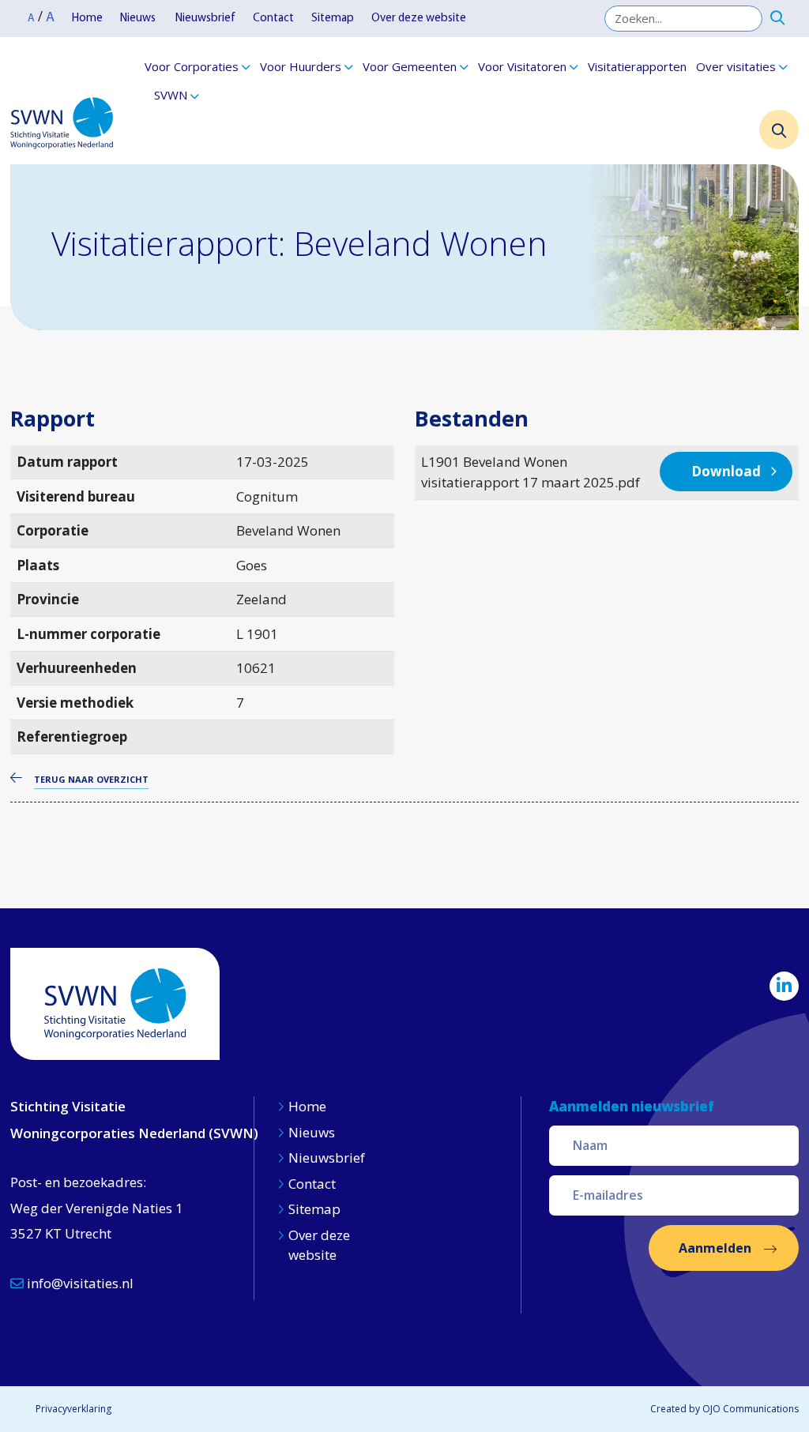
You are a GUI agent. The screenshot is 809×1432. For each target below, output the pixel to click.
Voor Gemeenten (410, 66)
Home (87, 18)
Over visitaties (736, 66)
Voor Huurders (300, 66)
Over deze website (418, 18)
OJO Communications (750, 1408)
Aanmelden (715, 1248)
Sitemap (332, 18)
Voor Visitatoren (522, 66)
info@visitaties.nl (79, 1283)
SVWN (170, 95)
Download (726, 471)
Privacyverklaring (73, 1408)
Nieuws (139, 18)
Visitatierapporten (637, 66)
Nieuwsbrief (205, 18)
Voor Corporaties (192, 66)
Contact (273, 18)
